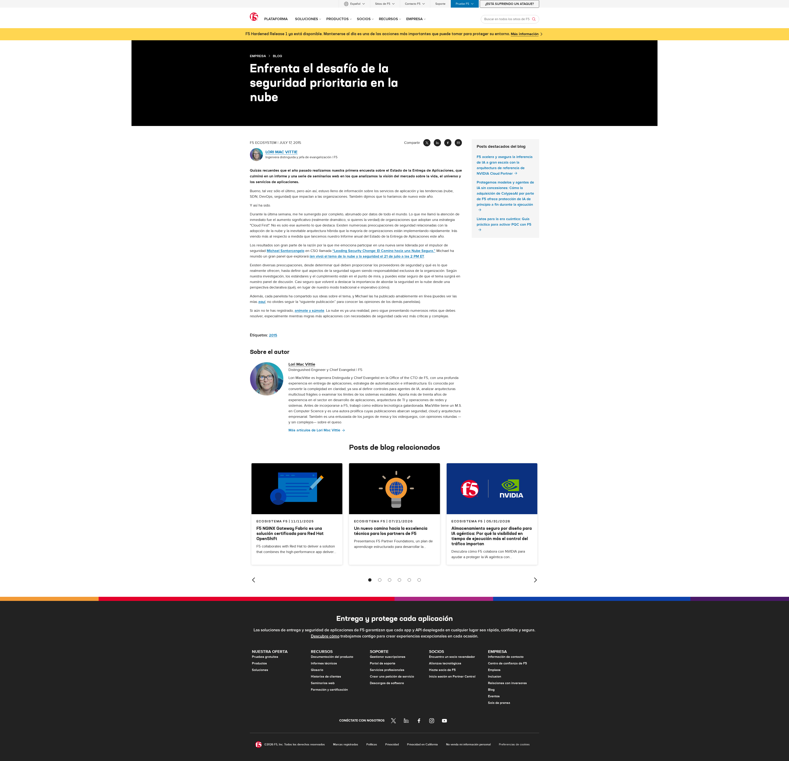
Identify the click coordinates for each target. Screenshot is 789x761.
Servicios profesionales (387, 670)
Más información (525, 34)
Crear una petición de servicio (392, 676)
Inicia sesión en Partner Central (452, 676)
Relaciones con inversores (507, 683)
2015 (273, 335)
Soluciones (260, 670)
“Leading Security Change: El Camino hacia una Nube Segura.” (383, 251)
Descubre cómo (325, 636)
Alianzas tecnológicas (445, 663)
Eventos (494, 696)
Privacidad (392, 744)
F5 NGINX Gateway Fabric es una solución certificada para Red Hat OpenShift (290, 533)
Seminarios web (323, 683)
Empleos (494, 670)
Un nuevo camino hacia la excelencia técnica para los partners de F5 (390, 531)
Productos (259, 663)
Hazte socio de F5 (442, 670)
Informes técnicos (324, 663)
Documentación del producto (332, 657)
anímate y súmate (309, 310)
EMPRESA (258, 56)
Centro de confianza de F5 (507, 663)
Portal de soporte (382, 663)
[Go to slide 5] (409, 580)
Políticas (371, 744)
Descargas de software (387, 683)
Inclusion (494, 676)
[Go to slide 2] (379, 580)
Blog (491, 690)
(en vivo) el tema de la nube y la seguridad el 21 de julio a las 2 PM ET (367, 256)
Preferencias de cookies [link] (514, 744)
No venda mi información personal (468, 744)
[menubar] (394, 4)
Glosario (317, 670)
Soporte (440, 4)
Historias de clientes (326, 676)
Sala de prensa (499, 703)
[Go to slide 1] (369, 580)
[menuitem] (354, 4)
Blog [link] (277, 56)
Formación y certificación (329, 690)
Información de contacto (506, 657)
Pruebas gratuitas (265, 657)
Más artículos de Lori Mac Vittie (314, 430)
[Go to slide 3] (389, 580)
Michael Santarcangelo (285, 251)
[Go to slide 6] (419, 580)
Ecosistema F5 (369, 521)
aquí (261, 302)
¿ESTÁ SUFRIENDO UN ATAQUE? (509, 4)
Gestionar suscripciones (387, 657)
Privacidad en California (422, 744)
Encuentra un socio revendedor (452, 657)
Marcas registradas (345, 744)
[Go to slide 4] (399, 580)
